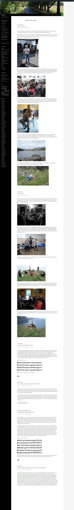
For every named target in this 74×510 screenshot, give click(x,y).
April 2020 (3, 102)
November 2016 (4, 113)
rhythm (5, 93)
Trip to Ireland (20, 24)
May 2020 (3, 101)
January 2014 (3, 125)
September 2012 (4, 136)
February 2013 (3, 131)
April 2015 (3, 119)
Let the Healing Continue (28, 384)
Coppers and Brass (25, 412)
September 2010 (4, 154)
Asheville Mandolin (4, 39)
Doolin (20, 194)
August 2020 (3, 100)
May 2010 (3, 159)
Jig (18, 376)
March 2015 (3, 120)
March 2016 (3, 117)
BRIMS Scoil (3, 56)
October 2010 (3, 153)
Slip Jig (5, 94)
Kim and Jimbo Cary (50, 478)
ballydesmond (3, 86)
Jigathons (4, 14)
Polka (8, 90)
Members (52, 14)
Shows (2, 64)
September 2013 (4, 126)
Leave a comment (29, 347)
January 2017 (3, 111)
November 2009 (4, 165)
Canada (3, 58)
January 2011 (3, 149)
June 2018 (3, 105)
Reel (3, 93)
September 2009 (4, 166)
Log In (3, 0)
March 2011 (3, 147)
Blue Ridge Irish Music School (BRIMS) (5, 21)
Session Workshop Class (5, 63)
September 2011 (4, 143)
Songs (2, 65)
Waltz (8, 94)
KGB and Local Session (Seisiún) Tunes (23, 410)
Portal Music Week (4, 34)
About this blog (47, 14)
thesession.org (4, 23)
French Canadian (4, 87)
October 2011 (3, 142)
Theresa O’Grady (4, 74)
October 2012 (3, 135)
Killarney (21, 26)
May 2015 (3, 118)
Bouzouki (3, 48)
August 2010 (3, 155)
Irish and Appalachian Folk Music (31, 468)
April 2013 (3, 129)
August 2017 (3, 107)
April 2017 (3, 108)
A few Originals (4, 77)
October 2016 (3, 114)
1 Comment (28, 195)
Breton (6, 86)
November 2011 (4, 141)
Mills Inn (27, 35)
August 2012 (3, 137)
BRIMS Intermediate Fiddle (5, 51)
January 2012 (3, 140)
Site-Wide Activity (57, 14)
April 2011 (3, 146)
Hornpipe (4, 88)
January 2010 (3, 164)
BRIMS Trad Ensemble (4, 57)
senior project (25, 475)
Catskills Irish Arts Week (5, 32)
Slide (3, 94)
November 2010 (4, 152)
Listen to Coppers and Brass (22, 437)
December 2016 (4, 112)
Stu (24, 195)
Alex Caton (23, 480)
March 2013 (3, 130)
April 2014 (3, 124)
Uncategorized (4, 69)
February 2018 (3, 106)
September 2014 (4, 123)
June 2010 (3, 158)
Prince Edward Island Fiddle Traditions (5, 37)
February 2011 (3, 148)
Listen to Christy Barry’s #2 (21, 360)
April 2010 (3, 160)
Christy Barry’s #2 (25, 345)
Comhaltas (3, 25)
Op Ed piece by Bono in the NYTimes (50, 390)
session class (8, 93)
